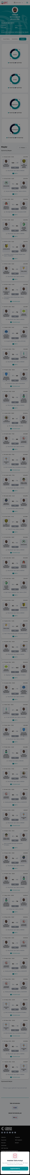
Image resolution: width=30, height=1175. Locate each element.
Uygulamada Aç (15, 1168)
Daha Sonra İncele (15, 1172)
